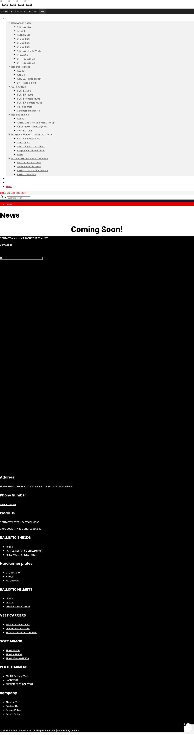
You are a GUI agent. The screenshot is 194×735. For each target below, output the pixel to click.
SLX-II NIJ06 (13, 650)
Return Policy (13, 713)
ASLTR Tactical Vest (17, 676)
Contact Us (20, 11)
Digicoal (75, 730)
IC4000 (9, 576)
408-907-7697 (13, 192)
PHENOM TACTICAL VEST (19, 684)
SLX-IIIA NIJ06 (14, 654)
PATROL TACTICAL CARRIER (21, 632)
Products (5, 11)
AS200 (9, 598)
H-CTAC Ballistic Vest (18, 624)
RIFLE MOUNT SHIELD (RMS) (21, 554)
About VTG (32, 11)
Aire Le (9, 602)
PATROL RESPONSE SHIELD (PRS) (24, 550)
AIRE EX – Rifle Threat (18, 606)
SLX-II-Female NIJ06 (17, 658)
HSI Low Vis (12, 580)
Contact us (6, 244)
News (42, 11)
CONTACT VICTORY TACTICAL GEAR (19, 522)
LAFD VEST (12, 680)
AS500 (9, 546)
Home (9, 204)
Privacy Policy (13, 710)
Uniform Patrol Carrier (18, 628)
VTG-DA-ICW (13, 572)
